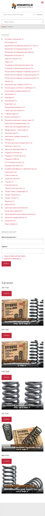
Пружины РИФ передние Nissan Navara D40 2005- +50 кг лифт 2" (22, 406)
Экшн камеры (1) (11, 224)
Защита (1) (9, 62)
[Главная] (22, 6)
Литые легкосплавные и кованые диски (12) (22, 78)
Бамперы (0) (9, 98)
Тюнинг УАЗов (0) (12, 198)
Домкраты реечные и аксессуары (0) (19, 120)
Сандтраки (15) (11, 172)
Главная (4, 27)
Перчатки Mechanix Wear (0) (16, 149)
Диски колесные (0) (12, 117)
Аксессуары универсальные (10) (17, 91)
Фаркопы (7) (9, 201)
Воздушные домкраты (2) (15, 107)
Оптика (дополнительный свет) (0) (18, 143)
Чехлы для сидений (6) (13, 211)
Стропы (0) (9, 182)
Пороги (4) (9, 81)
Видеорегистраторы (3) (14, 55)
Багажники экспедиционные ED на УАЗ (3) (21, 46)
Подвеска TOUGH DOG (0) (15, 156)
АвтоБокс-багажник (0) (14, 39)
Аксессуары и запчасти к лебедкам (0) (20, 88)
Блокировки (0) (11, 101)
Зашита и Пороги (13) (13, 59)
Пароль (5, 246)
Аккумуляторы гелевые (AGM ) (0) (18, 85)
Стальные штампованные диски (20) (19, 68)
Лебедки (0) (9, 140)
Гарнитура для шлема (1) (15, 110)
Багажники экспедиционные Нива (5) (19, 52)
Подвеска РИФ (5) (12, 159)
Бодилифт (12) (10, 104)
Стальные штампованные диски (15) (19, 65)
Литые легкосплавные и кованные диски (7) (22, 72)
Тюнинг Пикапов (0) (12, 195)
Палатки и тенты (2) (12, 146)
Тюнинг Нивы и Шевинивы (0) (16, 192)
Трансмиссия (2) (11, 185)
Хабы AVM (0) (10, 205)
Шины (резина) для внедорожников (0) (20, 214)
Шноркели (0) (10, 221)
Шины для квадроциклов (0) (16, 217)
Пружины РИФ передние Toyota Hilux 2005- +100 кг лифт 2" (22, 448)
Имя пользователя (9, 237)
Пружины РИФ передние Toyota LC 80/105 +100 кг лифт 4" (22, 490)
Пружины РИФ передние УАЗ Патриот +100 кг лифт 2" (21, 365)
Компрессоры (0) (12, 133)
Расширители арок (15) (14, 166)
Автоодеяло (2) (11, 42)
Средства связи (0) (12, 179)
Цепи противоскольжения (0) (16, 208)
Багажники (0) (10, 94)
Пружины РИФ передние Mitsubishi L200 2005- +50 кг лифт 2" (22, 323)
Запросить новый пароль (12, 258)
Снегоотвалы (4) (11, 175)
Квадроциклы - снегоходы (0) (16, 130)
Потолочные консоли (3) (14, 162)
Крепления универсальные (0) (17, 136)
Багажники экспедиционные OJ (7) (18, 49)
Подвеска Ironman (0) (13, 153)
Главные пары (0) (11, 114)
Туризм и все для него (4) (15, 188)
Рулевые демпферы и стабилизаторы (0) (21, 169)
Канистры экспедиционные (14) (17, 123)
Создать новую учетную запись (15, 256)
